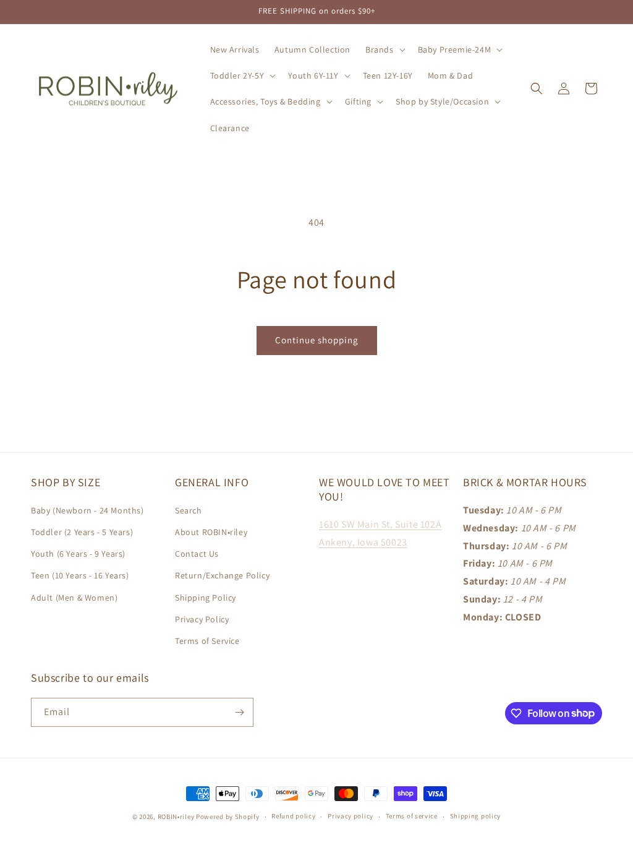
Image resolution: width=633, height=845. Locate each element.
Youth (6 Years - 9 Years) (78, 553)
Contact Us (197, 553)
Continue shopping (317, 340)
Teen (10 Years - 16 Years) (80, 575)
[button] (384, 49)
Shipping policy (475, 816)
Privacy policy (350, 816)
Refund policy (293, 816)
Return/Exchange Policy (222, 575)
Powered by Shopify (228, 816)
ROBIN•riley (176, 816)
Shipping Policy (205, 597)
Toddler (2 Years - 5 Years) (82, 532)
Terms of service (412, 816)
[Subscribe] (239, 712)
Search (188, 510)
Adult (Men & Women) (74, 597)
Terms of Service (207, 640)
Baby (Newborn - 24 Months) (87, 510)
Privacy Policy (202, 619)
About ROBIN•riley (211, 532)
